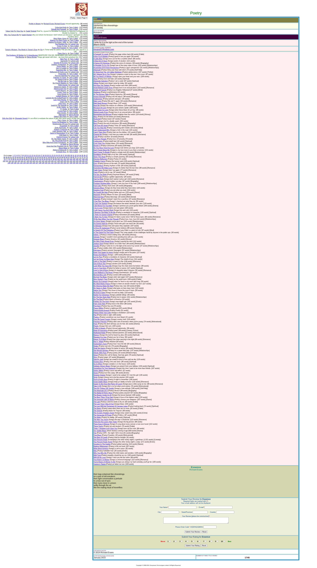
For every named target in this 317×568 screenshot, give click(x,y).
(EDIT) (99, 18)
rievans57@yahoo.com (104, 49)
